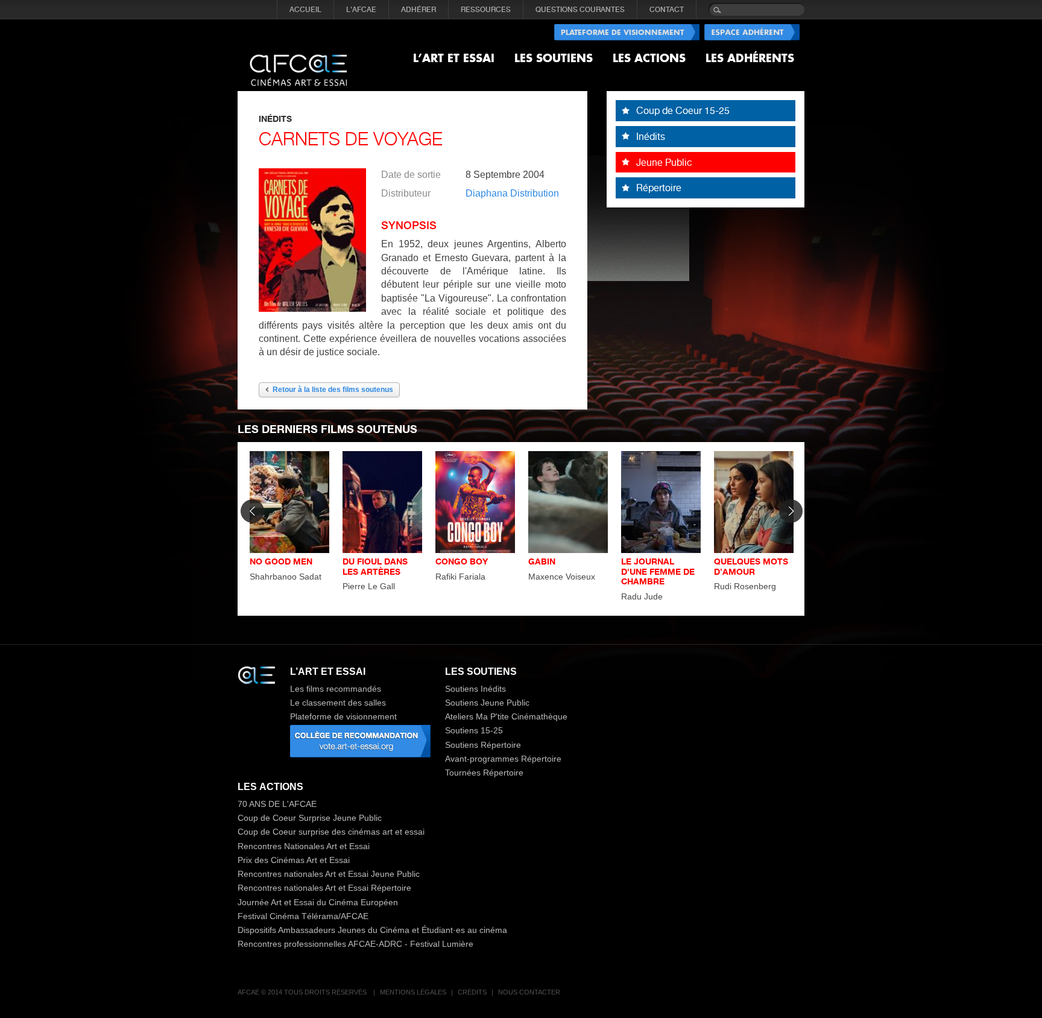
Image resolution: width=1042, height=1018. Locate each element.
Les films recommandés (335, 689)
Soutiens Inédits (475, 689)
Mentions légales (413, 992)
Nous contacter (529, 992)
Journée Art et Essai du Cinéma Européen (318, 902)
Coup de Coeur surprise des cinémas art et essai (331, 831)
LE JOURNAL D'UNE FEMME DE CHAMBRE (658, 571)
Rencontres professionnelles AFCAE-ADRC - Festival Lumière (355, 944)
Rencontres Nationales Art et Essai (304, 846)
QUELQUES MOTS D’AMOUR (751, 566)
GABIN (541, 561)
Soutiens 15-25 (474, 730)
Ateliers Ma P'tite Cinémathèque (506, 716)
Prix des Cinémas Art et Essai (294, 860)
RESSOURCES (486, 9)
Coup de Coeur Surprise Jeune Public (310, 818)
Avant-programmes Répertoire (503, 759)
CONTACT (666, 9)
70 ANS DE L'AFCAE (277, 804)
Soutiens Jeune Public (487, 702)
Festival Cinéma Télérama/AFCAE (303, 916)
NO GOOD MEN (281, 561)
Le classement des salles (338, 702)
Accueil (305, 9)
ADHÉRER (418, 9)
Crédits (472, 992)
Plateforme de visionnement (343, 716)
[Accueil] (298, 60)
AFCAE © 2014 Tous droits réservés (303, 992)
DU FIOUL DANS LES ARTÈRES (375, 566)
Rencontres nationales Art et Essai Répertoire (324, 888)
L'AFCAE (361, 9)
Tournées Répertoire (484, 772)
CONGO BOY (461, 561)
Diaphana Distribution (512, 193)
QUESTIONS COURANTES (580, 9)
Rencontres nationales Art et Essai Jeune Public (329, 874)
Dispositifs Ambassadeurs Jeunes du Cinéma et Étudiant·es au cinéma (372, 930)
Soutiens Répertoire (483, 745)
